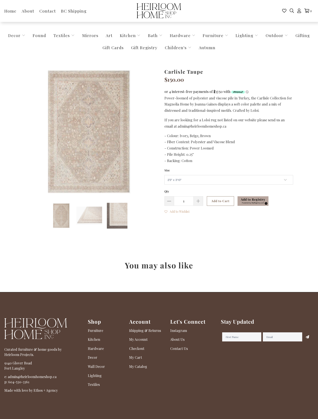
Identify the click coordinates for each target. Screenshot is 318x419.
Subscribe (307, 337)
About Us (177, 339)
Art (109, 35)
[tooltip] (265, 203)
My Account (138, 339)
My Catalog (138, 366)
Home (10, 11)
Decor (15, 35)
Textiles (62, 35)
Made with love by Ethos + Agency (31, 390)
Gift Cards (113, 47)
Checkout (136, 348)
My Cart (135, 357)
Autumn (207, 47)
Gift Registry (144, 47)
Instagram (178, 330)
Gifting (303, 35)
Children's (176, 47)
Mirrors (90, 35)
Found (39, 35)
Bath (153, 35)
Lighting (245, 35)
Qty (166, 191)
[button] (253, 201)
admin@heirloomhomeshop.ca (32, 376)
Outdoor (275, 35)
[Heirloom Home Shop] (159, 11)
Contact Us (179, 348)
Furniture (213, 35)
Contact (47, 11)
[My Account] (299, 10)
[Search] (292, 10)
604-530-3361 (18, 382)
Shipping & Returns (145, 330)
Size (167, 170)
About (28, 11)
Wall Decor (96, 366)
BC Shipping (74, 11)
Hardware (181, 35)
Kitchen (128, 35)
